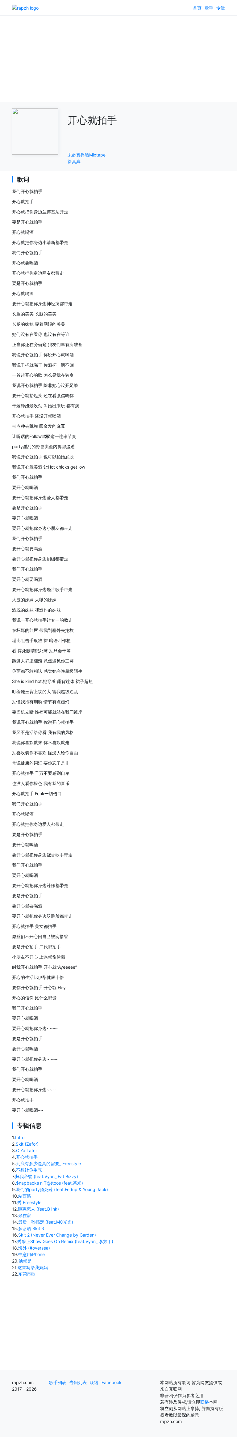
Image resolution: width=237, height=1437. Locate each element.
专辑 (220, 8)
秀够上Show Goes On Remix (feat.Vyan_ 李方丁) (65, 1241)
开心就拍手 (27, 1157)
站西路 (24, 1196)
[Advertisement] (118, 58)
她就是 (25, 1260)
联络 (94, 1382)
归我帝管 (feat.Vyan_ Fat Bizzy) (46, 1176)
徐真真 (74, 161)
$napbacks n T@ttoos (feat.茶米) (49, 1183)
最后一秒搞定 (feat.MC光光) (45, 1222)
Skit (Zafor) (27, 1144)
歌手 (209, 8)
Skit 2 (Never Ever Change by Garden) (57, 1235)
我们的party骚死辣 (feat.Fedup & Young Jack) (62, 1189)
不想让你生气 (29, 1170)
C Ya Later (26, 1150)
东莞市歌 (26, 1273)
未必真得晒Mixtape (87, 154)
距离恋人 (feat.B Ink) (38, 1209)
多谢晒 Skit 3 (31, 1228)
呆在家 (24, 1215)
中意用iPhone (31, 1254)
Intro (19, 1137)
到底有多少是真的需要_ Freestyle (48, 1163)
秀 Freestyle (29, 1202)
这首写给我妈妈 (33, 1267)
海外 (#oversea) (34, 1247)
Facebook (112, 1382)
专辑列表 (78, 1382)
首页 (197, 8)
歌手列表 (57, 1382)
